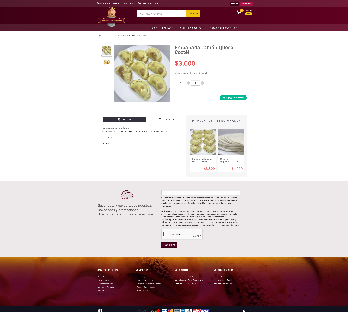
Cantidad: (181, 83)
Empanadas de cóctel (106, 283)
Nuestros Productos (190, 28)
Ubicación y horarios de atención (149, 283)
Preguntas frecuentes (145, 280)
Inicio (154, 28)
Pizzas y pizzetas (104, 280)
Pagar (248, 14)
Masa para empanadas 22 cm (229, 160)
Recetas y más (142, 290)
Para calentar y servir (105, 277)
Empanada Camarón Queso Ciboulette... (202, 160)
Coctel (112, 35)
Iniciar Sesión (246, 3)
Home (101, 35)
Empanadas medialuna (106, 294)
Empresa (167, 28)
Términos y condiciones (145, 277)
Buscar (192, 13)
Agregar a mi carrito (234, 97)
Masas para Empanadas (107, 287)
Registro (234, 3)
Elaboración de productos (146, 287)
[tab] (124, 119)
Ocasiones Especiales (223, 28)
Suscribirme (169, 245)
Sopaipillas (102, 290)
